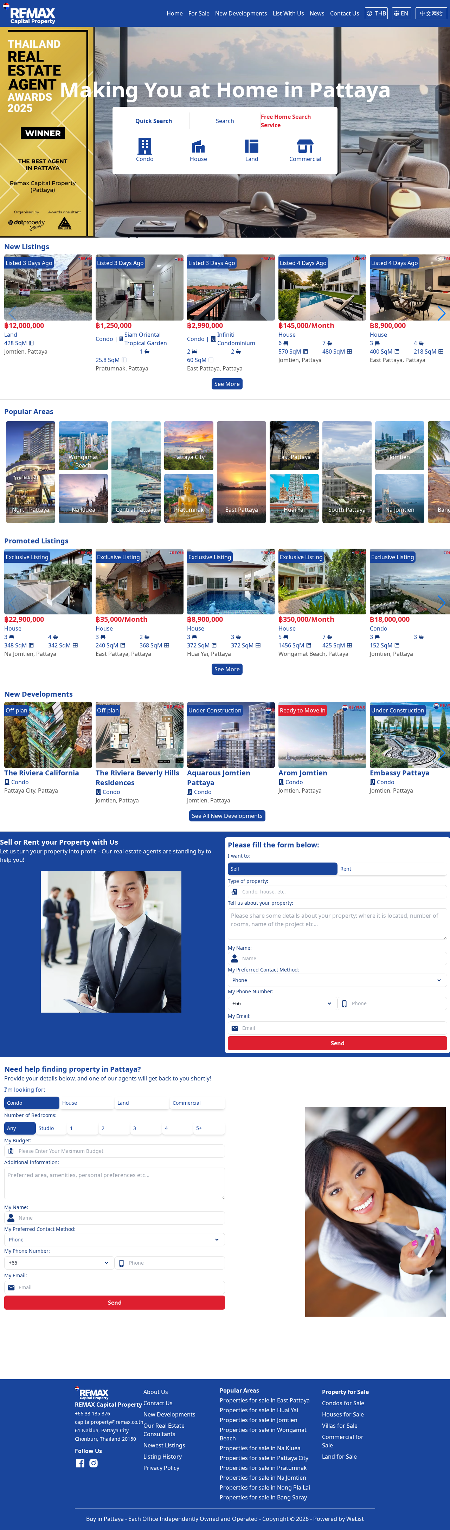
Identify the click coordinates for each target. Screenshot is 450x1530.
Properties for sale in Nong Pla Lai (265, 1487)
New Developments (169, 1414)
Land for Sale (339, 1456)
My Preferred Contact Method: (263, 969)
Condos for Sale (343, 1403)
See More (227, 384)
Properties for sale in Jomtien (258, 1420)
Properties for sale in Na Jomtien (263, 1477)
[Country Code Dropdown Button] (108, 1263)
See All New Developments (227, 816)
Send (338, 1043)
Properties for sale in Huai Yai (259, 1410)
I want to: (239, 855)
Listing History (162, 1456)
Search (225, 121)
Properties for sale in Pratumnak (263, 1468)
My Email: (239, 1016)
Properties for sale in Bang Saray (263, 1497)
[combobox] (282, 1003)
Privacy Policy (161, 1468)
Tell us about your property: (260, 902)
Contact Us (158, 1403)
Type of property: (248, 881)
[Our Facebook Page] (80, 1463)
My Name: (240, 947)
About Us (155, 1392)
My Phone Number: (251, 991)
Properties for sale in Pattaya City (264, 1458)
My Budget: (17, 1140)
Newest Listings (164, 1445)
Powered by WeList (338, 1519)
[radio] (283, 869)
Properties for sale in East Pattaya (265, 1400)
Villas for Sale (340, 1425)
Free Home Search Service (286, 121)
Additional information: (31, 1162)
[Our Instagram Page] (93, 1463)
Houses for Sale (343, 1414)
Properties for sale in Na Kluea (260, 1448)
